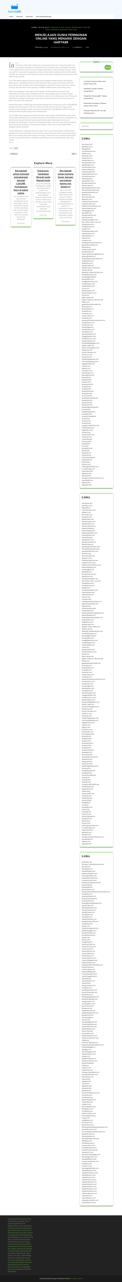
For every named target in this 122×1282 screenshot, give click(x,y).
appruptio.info (87, 485)
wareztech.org (87, 917)
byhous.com (86, 464)
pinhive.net (85, 451)
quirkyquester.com (88, 1136)
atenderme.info (87, 400)
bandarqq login (25, 1246)
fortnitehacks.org (88, 428)
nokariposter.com (88, 252)
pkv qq (20, 1255)
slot (16, 148)
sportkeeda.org (87, 1097)
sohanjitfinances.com (89, 1148)
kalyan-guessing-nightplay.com (93, 254)
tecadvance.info (87, 384)
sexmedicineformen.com (90, 1138)
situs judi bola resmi (21, 1265)
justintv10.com (87, 355)
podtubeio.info (87, 414)
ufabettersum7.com (89, 1175)
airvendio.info (86, 377)
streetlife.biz (86, 444)
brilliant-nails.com (88, 345)
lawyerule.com (87, 357)
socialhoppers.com (88, 284)
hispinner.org (86, 247)
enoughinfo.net (87, 448)
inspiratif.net (86, 149)
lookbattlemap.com (89, 933)
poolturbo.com (87, 371)
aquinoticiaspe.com (89, 962)
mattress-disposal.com (90, 1042)
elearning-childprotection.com (92, 272)
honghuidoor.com (88, 224)
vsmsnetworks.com (89, 151)
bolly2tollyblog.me (88, 457)
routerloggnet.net (88, 211)
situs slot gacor (22, 1233)
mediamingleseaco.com (90, 359)
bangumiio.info (87, 403)
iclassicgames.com (88, 951)
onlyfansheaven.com (89, 293)
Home (11, 16)
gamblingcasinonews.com (91, 188)
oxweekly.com (87, 318)
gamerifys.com (87, 147)
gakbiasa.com (87, 473)
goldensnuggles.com (89, 931)
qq (26, 1269)
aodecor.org (86, 432)
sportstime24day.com (89, 992)
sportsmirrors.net (88, 1006)
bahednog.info (87, 885)
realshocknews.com (89, 1054)
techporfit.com (87, 158)
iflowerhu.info (86, 476)
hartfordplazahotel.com (90, 467)
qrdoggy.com (86, 1049)
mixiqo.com (86, 1118)
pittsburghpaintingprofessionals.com (95, 1127)
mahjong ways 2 (18, 1237)
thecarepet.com (87, 869)
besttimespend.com (89, 1100)
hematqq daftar (13, 1246)
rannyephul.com (87, 332)
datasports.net (87, 1008)
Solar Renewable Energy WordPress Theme (61, 1278)
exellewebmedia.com (89, 908)
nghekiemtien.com (88, 364)
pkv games (18, 1221)
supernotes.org (87, 1070)
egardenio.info (87, 1086)
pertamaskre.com (88, 889)
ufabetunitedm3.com (89, 1182)
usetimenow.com (88, 261)
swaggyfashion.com (89, 336)
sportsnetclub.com (88, 944)
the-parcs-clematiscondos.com (93, 864)
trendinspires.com (88, 329)
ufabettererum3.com (89, 1170)
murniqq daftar (25, 1244)
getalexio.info (86, 1090)
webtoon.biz (86, 983)
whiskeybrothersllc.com (90, 1200)
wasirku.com (86, 366)
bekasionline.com (88, 160)
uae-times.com (87, 144)
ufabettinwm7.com (88, 1177)
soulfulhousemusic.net (90, 1150)
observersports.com (89, 958)
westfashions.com (88, 323)
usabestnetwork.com (89, 919)
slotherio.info (86, 423)
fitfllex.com (85, 302)
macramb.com (87, 313)
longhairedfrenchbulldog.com (92, 965)
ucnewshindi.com (88, 901)
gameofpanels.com (89, 256)
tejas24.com (86, 368)
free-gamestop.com (89, 910)
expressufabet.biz (88, 169)
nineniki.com (86, 229)
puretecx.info (86, 382)
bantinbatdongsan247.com (91, 883)
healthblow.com (87, 263)
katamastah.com (88, 1077)
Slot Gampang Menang (43, 16)
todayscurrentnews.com (90, 1161)
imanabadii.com (87, 480)
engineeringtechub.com (90, 1013)
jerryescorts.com (88, 1015)
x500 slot (21, 1230)
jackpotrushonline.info (89, 899)
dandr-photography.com (90, 348)
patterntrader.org (88, 1063)
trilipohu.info (86, 483)
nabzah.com (86, 238)
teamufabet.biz (87, 179)
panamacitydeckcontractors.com (93, 320)
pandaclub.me (87, 460)
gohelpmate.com (88, 265)
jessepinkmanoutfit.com (90, 921)
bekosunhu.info (87, 405)
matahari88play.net (88, 972)
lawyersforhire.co (88, 967)
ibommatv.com (87, 156)
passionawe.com (88, 1125)
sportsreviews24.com (89, 1026)
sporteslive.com (87, 994)
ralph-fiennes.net (88, 297)
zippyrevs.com (87, 199)
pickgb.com (86, 1056)
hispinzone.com (87, 217)
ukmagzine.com (87, 915)
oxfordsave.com (87, 949)
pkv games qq (13, 1253)
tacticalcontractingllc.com (91, 1154)
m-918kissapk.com (88, 469)
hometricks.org (87, 1111)
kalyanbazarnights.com (90, 220)
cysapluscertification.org (90, 425)
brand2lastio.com (88, 279)
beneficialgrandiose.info (90, 407)
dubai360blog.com (88, 1029)
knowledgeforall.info (89, 277)
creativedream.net (88, 286)
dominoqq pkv (19, 1269)
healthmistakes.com (89, 1058)
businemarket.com (88, 969)
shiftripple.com (87, 1141)
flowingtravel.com (88, 227)
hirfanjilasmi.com (88, 1109)
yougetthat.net (87, 942)
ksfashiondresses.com (89, 1061)
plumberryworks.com (89, 1129)
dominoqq (17, 1242)
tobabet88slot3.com (89, 1159)
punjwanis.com (87, 862)
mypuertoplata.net (88, 172)
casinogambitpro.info (89, 876)
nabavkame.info (87, 471)
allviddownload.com (89, 183)
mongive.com (87, 240)
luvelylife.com (87, 311)
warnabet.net (86, 453)
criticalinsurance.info (89, 249)
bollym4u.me (86, 455)
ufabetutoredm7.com (89, 1191)
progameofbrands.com (90, 192)
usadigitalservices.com (90, 281)
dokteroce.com (87, 350)
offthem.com (86, 153)
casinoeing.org (87, 439)
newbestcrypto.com (89, 947)
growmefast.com (88, 1033)
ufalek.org (85, 1040)
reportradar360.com (89, 334)
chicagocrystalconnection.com (93, 478)
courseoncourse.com (89, 880)
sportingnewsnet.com (89, 990)
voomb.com (86, 1020)
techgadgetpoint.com (89, 1022)
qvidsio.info (86, 419)
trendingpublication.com (90, 1168)
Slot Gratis (29, 16)
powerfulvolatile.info (89, 416)
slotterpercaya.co (88, 1143)
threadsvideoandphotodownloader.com (96, 892)
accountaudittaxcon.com (91, 1093)
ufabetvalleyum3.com (89, 1193)
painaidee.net (86, 978)
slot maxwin (23, 1228)
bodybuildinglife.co (88, 1047)
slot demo (28, 1237)
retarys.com (86, 926)
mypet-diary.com (88, 316)
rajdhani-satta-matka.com (91, 268)
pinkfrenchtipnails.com (90, 999)
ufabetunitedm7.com (89, 1184)
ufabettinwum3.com (89, 1180)
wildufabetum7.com (89, 1202)
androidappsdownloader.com (92, 259)
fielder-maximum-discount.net (92, 300)
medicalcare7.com (88, 233)
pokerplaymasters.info (90, 878)
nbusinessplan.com (88, 163)
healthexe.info (87, 380)
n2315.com (85, 288)
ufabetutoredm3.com (89, 1189)
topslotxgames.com (89, 208)
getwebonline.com (88, 291)
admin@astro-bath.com (60, 47)
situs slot (15, 1228)
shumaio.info (86, 421)
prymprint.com (87, 1095)
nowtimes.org (86, 437)
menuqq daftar (13, 1244)
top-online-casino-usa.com (91, 222)
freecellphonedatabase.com (92, 903)
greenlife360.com (88, 165)
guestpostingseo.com (89, 873)
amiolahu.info (86, 389)
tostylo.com (86, 940)
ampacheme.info (88, 391)
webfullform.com (88, 181)
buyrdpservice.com (88, 935)
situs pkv (25, 1219)
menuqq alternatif (14, 1219)
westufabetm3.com (89, 1198)
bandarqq (23, 1267)
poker (10, 1251)
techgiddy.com (87, 894)
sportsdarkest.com (88, 981)
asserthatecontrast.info (90, 398)
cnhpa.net (85, 1065)
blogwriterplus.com (88, 871)
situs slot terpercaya (15, 1239)
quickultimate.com (88, 1134)
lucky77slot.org (87, 1031)
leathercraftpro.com (89, 1113)
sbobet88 (18, 1262)
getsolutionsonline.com (90, 245)
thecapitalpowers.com (90, 1157)
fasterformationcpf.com (90, 928)
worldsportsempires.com (90, 1072)
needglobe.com (87, 1120)
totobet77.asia (87, 1164)
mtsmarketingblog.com (90, 361)
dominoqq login (13, 1267)
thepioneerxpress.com (89, 174)
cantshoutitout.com (89, 167)
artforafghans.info (88, 375)
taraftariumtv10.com (89, 339)
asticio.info (85, 1084)
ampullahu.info (87, 393)
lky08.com (85, 295)
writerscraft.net (87, 270)
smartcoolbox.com (88, 1145)
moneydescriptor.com (89, 974)
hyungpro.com (87, 988)
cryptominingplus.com (90, 960)
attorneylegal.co (87, 1017)
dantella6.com (87, 213)
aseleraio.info (86, 1081)
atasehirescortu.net (88, 1010)
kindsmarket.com (88, 309)
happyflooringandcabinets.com (93, 1045)
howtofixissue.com (88, 176)
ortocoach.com (87, 1122)
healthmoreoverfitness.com (91, 206)
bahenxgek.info (87, 887)
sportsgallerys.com (88, 1004)
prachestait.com (87, 373)
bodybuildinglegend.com (90, 343)
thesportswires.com (89, 985)
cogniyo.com (86, 1104)
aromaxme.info (87, 396)
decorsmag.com (87, 185)
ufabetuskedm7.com (89, 1186)
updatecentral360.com (90, 1074)
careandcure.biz (87, 1102)
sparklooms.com (88, 1152)
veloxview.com (87, 1196)
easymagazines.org (89, 1106)
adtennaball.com (88, 236)
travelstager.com (88, 327)
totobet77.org (87, 1166)
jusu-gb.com (86, 867)
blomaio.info (86, 409)
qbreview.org (86, 195)
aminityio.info (86, 387)
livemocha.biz (87, 441)
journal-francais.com (89, 352)
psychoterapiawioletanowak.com (93, 1132)
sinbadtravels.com (88, 912)
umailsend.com (87, 924)
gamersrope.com (88, 905)
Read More (21, 223)
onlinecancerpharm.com (90, 1038)
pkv (24, 1221)
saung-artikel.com (88, 953)
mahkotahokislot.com (89, 1036)
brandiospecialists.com (90, 231)
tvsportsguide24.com (89, 1024)
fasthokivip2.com (88, 956)
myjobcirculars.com (89, 204)
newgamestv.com (88, 1001)
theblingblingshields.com (90, 997)
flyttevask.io (86, 462)
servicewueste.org (88, 197)
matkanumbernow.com (90, 201)
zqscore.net (86, 1079)
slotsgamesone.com (89, 215)
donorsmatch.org (88, 435)
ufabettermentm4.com (90, 1173)
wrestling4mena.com (89, 275)
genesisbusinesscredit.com (91, 304)
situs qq (10, 1249)
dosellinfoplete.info (88, 412)
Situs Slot (19, 16)
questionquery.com (88, 341)
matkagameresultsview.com (92, 243)
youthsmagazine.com (89, 976)
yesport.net (86, 937)
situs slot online (22, 1226)
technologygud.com (89, 1052)
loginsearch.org (87, 430)
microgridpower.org (88, 1116)
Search (97, 62)
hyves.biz (85, 446)
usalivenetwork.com (89, 896)
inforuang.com (87, 307)
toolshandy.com (87, 325)
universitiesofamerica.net (90, 190)
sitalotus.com (86, 1068)
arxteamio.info (87, 1088)
